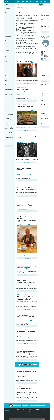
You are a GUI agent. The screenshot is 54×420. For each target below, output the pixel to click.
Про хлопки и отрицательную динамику (25, 168)
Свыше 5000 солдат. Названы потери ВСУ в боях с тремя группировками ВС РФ (9, 75)
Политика (37, 1)
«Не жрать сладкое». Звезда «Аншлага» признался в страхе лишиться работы (8, 37)
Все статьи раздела (44, 31)
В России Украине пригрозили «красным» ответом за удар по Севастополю (8, 56)
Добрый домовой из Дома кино (45, 19)
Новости (27, 1)
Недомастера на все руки (44, 80)
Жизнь (33, 1)
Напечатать (35, 13)
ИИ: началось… (21, 264)
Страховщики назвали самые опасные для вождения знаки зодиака (8, 19)
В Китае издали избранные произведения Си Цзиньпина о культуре (8, 14)
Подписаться (45, 405)
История (17, 411)
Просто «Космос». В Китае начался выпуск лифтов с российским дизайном (9, 42)
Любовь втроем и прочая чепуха (26, 331)
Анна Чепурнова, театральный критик (21, 320)
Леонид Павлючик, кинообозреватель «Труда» (22, 62)
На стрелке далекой (22, 89)
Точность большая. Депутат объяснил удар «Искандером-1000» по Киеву (9, 119)
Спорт (30, 409)
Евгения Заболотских (19, 224)
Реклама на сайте (38, 409)
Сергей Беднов (18, 337)
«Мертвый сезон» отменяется (25, 59)
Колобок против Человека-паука (26, 349)
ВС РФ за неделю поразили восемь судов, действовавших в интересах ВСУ (9, 90)
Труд (33, 62)
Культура (41, 1)
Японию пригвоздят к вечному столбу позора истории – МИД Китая (44, 123)
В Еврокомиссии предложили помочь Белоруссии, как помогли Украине (44, 76)
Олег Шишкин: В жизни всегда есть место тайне (26, 217)
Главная (18, 1)
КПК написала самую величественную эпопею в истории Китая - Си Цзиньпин (44, 118)
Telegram (43, 411)
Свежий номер (22, 1)
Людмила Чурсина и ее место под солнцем (26, 136)
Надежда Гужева (18, 174)
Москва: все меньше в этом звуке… (26, 201)
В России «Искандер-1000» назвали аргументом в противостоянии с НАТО (9, 61)
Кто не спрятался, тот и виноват (33, 5)
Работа (30, 1)
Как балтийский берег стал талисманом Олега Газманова (25, 389)
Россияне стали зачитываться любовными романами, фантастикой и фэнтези (9, 9)
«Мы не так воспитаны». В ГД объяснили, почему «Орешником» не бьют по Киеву (9, 128)
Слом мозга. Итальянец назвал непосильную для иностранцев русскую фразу (8, 24)
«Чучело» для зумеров (22, 4)
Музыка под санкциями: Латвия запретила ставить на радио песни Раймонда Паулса (26, 371)
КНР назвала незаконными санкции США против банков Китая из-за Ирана (9, 85)
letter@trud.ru (30, 418)
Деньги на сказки (21, 280)
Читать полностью (27, 83)
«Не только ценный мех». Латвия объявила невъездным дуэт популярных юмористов (26, 298)
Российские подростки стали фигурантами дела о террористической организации (8, 51)
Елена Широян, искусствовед (20, 205)
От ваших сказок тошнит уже (25, 106)
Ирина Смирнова (18, 94)
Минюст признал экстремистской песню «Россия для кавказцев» (26, 186)
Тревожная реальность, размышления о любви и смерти (26, 315)
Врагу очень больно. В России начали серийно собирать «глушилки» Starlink (8, 70)
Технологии (30, 411)
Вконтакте (43, 409)
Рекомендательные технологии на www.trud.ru (38, 411)
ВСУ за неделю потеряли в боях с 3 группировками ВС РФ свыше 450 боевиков (9, 80)
